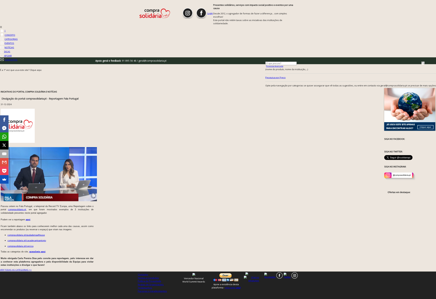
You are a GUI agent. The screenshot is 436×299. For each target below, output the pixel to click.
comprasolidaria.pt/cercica (20, 246)
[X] (4, 145)
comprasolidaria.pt (17, 209)
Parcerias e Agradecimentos (152, 291)
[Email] (4, 154)
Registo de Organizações (151, 284)
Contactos (143, 274)
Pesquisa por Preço (275, 77)
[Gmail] (4, 162)
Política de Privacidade (149, 281)
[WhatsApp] (4, 136)
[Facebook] (4, 119)
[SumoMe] (4, 179)
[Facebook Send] (4, 128)
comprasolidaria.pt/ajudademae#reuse (26, 235)
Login (210, 13)
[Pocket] (4, 171)
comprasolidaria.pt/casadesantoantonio (26, 240)
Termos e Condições (148, 277)
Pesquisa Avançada (274, 66)
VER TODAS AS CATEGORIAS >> (16, 269)
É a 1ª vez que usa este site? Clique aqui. (21, 70)
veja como (232, 287)
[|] (1, 31)
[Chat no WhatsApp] (253, 278)
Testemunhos (145, 287)
